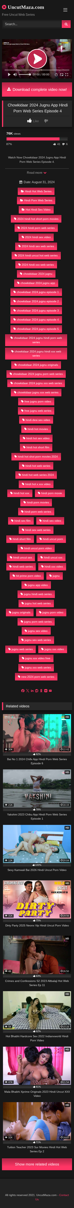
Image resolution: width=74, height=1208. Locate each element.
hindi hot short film (37, 447)
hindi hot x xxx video (38, 484)
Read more (35, 172)
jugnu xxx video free (37, 658)
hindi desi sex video (38, 419)
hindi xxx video (54, 566)
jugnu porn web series (38, 621)
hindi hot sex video (38, 438)
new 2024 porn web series (37, 676)
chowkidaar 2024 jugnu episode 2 (38, 301)
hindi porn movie (51, 493)
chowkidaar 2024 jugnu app (38, 283)
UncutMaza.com (25, 7)
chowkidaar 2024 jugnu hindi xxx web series (38, 353)
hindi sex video (52, 520)
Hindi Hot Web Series (38, 191)
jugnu (56, 575)
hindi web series (23, 566)
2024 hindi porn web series (38, 227)
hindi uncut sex (22, 557)
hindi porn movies (38, 502)
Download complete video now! (39, 89)
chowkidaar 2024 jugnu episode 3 (38, 310)
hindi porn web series (37, 511)
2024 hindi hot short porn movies (37, 218)
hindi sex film (22, 520)
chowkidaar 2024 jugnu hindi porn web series (38, 340)
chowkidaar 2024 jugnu (37, 273)
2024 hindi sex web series (38, 246)
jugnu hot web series (38, 603)
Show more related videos (37, 1164)
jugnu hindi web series (38, 594)
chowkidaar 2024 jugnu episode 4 (38, 319)
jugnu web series (22, 649)
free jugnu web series (37, 410)
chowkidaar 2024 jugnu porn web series (38, 373)
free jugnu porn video (37, 401)
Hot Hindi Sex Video (38, 209)
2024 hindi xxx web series (38, 264)
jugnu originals (21, 612)
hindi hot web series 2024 (38, 474)
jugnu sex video (38, 630)
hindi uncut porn (53, 539)
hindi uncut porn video (38, 548)
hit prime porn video (28, 575)
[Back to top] (61, 1196)
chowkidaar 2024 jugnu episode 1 (38, 292)
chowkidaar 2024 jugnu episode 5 (38, 328)
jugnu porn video (52, 612)
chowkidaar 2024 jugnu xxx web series (38, 383)
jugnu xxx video (54, 649)
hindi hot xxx (21, 493)
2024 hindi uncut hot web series (38, 255)
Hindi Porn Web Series (38, 200)
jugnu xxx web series (38, 667)
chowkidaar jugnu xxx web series (37, 392)
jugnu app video (38, 585)
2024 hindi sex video (38, 237)
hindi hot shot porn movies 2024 (38, 456)
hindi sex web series (38, 529)
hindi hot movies (38, 429)
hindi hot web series (37, 465)
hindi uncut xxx (53, 557)
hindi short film (22, 539)
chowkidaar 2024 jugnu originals (38, 364)
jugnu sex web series (38, 639)
